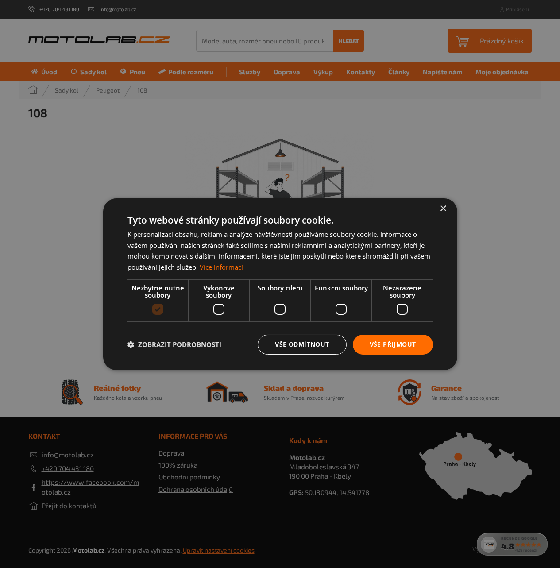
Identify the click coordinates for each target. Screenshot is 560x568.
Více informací (221, 267)
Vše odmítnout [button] (302, 344)
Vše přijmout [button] (393, 344)
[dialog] (280, 284)
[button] (174, 344)
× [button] (443, 208)
